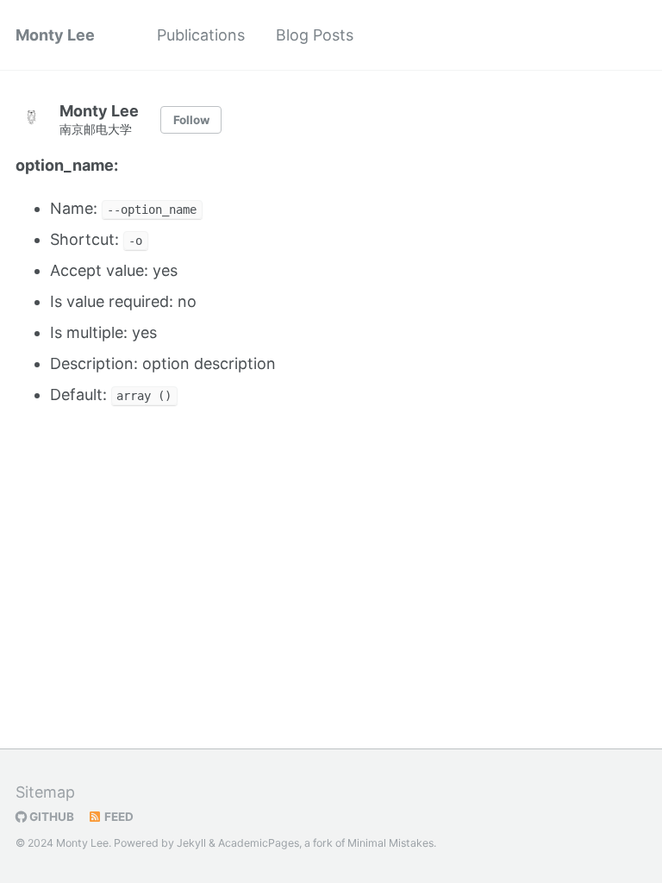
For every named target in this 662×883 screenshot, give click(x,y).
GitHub (50, 817)
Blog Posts (314, 35)
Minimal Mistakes (390, 842)
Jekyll (191, 842)
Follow (191, 120)
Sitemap (45, 792)
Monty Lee (55, 35)
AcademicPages (258, 842)
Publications (201, 35)
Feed (118, 817)
